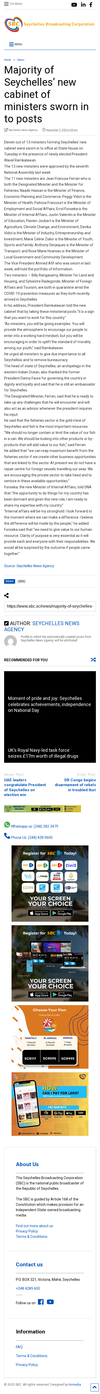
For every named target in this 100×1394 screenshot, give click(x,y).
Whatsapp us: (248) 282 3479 (34, 826)
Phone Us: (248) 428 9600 (31, 837)
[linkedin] (83, 5)
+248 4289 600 (28, 1288)
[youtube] (74, 5)
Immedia (74, 1384)
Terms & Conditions (31, 1237)
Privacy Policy (27, 1231)
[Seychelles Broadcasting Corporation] (50, 30)
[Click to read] (50, 740)
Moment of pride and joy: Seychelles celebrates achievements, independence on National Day (49, 704)
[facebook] (90, 5)
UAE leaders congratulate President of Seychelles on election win (25, 787)
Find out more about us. (35, 1226)
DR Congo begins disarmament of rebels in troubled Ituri (75, 785)
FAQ (19, 1347)
